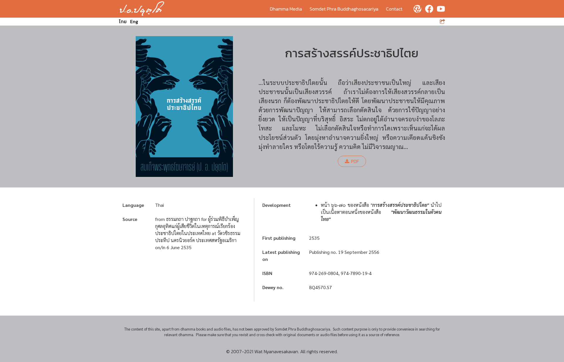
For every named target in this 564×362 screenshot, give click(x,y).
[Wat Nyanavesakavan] (142, 9)
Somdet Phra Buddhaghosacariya (344, 8)
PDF (355, 161)
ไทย (123, 21)
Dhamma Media (286, 8)
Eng (134, 21)
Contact (394, 8)
